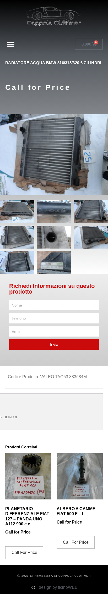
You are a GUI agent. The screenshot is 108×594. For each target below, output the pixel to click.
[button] (11, 44)
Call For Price (24, 552)
